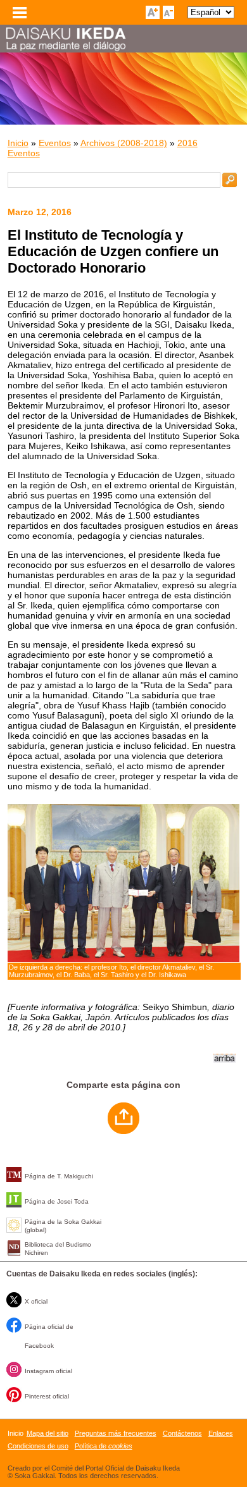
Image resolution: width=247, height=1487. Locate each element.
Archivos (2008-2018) (123, 143)
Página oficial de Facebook (49, 1336)
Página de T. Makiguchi (59, 1176)
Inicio (18, 143)
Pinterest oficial (47, 1396)
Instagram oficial (48, 1370)
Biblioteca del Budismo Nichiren (58, 1248)
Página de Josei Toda (57, 1201)
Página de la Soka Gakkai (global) (63, 1225)
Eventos (55, 143)
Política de (103, 1446)
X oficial (36, 1301)
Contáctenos (182, 1433)
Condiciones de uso (38, 1446)
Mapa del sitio (47, 1433)
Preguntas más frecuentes (115, 1433)
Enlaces (220, 1433)
